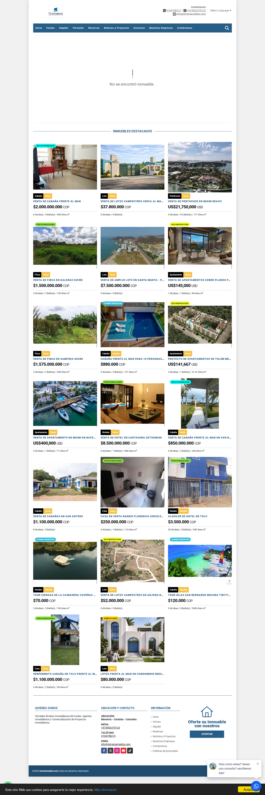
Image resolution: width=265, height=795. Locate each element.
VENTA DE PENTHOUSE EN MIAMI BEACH (195, 201)
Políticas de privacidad (165, 751)
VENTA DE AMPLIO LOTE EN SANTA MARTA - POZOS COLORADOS (144, 280)
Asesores (139, 28)
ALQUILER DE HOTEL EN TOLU (187, 516)
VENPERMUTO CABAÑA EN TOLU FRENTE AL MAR (66, 673)
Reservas (94, 28)
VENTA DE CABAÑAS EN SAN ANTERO (58, 516)
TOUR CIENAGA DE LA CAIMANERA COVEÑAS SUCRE (67, 595)
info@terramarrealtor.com (116, 744)
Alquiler (64, 28)
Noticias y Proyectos (116, 28)
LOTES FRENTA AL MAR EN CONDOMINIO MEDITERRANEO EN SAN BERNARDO (152, 673)
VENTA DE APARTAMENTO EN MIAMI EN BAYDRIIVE (67, 437)
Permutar (78, 28)
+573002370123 (196, 10)
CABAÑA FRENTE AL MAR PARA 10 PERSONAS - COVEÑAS (139, 358)
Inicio (38, 28)
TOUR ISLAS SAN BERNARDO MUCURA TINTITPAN (201, 595)
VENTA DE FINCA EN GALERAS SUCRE (58, 280)
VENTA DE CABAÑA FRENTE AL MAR (57, 201)
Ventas (50, 28)
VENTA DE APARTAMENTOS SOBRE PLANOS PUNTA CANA (206, 280)
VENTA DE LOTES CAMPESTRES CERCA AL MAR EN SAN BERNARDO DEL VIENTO (153, 201)
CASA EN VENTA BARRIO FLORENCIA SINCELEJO (133, 516)
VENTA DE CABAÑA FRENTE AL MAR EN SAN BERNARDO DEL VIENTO (213, 437)
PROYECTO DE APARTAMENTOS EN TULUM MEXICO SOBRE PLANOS (212, 358)
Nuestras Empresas (161, 28)
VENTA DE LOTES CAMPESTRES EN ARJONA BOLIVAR (136, 595)
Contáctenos (184, 28)
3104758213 (173, 10)
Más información (105, 789)
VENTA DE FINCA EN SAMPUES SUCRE (58, 358)
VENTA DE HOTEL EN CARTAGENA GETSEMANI (131, 437)
